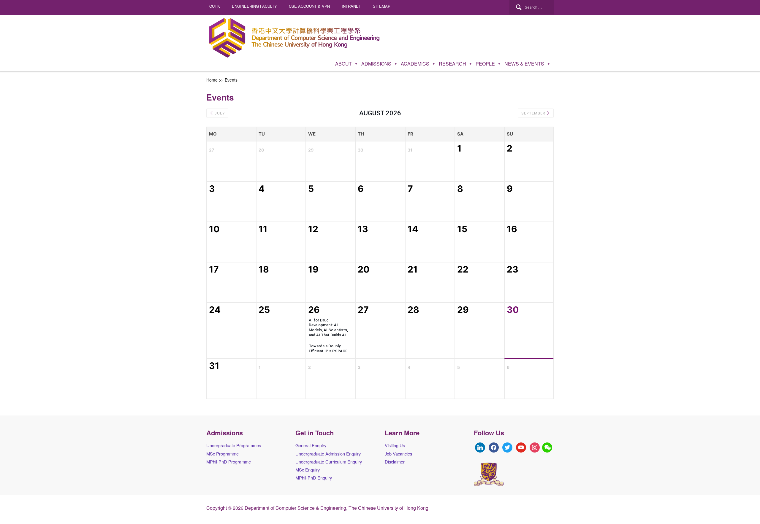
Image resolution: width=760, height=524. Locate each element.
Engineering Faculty (254, 6)
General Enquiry (310, 445)
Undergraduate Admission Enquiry (328, 453)
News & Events (524, 63)
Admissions (376, 63)
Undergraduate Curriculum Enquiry (328, 461)
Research (452, 63)
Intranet (351, 6)
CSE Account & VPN (309, 6)
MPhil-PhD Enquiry (313, 477)
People (485, 63)
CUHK (214, 6)
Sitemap (381, 6)
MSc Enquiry (307, 469)
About (343, 63)
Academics (415, 63)
